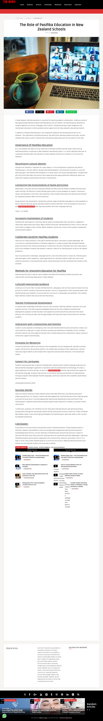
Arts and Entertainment (58, 447)
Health (37, 700)
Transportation (9, 700)
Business (30, 5)
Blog (67, 700)
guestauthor (54, 32)
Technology (48, 5)
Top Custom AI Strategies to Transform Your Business (75, 711)
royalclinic (26, 486)
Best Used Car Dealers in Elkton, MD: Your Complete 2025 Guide (14, 711)
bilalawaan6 (27, 459)
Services (38, 5)
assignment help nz (54, 370)
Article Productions (66, 718)
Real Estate (68, 5)
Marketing (58, 5)
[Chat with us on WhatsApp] (4, 716)
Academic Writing (33, 447)
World (22, 5)
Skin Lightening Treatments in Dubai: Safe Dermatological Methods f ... (44, 711)
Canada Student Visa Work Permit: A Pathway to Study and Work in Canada (79, 484)
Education (78, 5)
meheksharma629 (29, 477)
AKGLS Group (43, 718)
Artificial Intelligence (44, 447)
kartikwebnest (28, 468)
